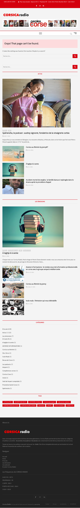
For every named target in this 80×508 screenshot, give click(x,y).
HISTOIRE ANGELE (35, 402)
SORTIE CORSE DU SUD (11, 405)
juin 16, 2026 (30, 150)
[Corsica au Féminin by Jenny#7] (13, 153)
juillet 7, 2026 (6, 136)
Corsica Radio (6, 504)
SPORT (50, 405)
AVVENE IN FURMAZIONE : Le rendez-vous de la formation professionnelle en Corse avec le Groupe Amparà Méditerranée (51, 268)
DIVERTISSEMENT (20, 402)
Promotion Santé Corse (9, 385)
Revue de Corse (7, 360)
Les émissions (27, 250)
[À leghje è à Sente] (13, 170)
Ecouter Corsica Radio (9, 467)
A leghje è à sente (13, 250)
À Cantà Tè (5, 339)
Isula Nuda (5, 356)
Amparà (5, 367)
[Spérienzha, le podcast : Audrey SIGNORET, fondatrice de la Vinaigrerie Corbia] (40, 103)
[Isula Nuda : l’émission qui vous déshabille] (13, 307)
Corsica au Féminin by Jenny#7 (37, 147)
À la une (4, 130)
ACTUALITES (7, 402)
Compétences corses (9, 371)
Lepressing (37, 504)
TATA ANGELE (59, 405)
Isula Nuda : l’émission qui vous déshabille (41, 301)
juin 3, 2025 (30, 303)
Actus (9, 130)
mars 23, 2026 (30, 272)
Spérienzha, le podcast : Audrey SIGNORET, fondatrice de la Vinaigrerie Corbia (35, 133)
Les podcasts (6, 364)
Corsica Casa (6, 374)
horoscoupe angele (49, 402)
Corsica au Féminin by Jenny (36, 284)
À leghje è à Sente (32, 164)
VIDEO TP (70, 405)
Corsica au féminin (8, 349)
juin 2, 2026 (30, 167)
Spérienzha (6, 388)
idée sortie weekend (63, 402)
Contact (47, 504)
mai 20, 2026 (30, 185)
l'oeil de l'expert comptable (10, 381)
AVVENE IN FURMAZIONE (11, 346)
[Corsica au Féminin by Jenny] (13, 290)
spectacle (41, 405)
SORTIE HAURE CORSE (28, 405)
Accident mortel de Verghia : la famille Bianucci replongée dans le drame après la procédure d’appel (50, 181)
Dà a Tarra (5, 353)
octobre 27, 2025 (31, 287)
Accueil (4, 456)
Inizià (4, 378)
